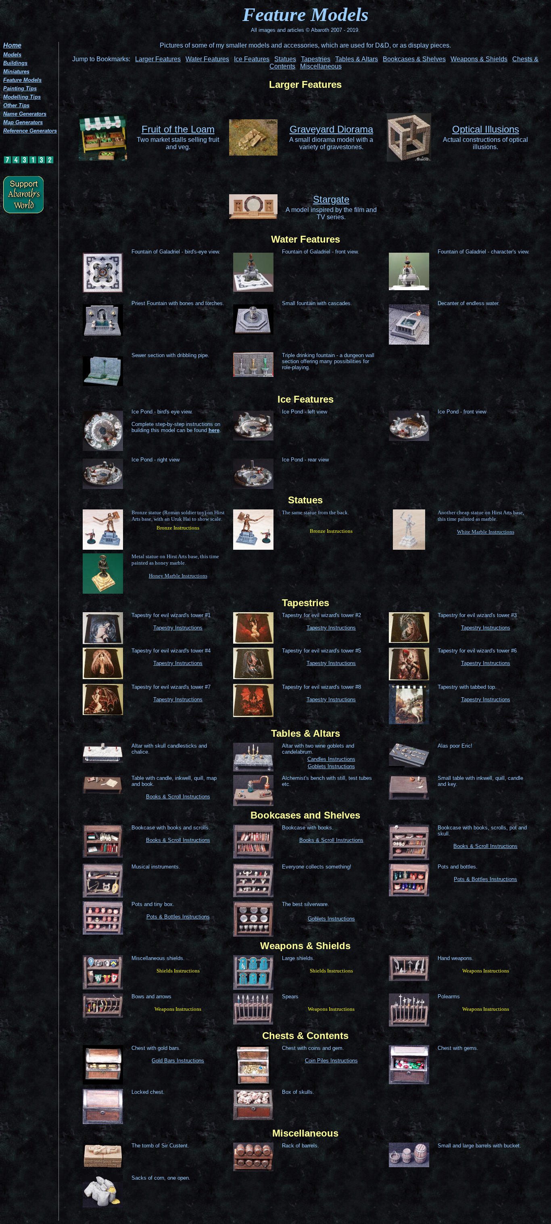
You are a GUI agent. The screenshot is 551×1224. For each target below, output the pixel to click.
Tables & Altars (356, 59)
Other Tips (16, 105)
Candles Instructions (331, 759)
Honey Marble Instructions (178, 576)
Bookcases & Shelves (414, 59)
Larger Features (158, 59)
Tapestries (315, 59)
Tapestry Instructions (177, 628)
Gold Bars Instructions (178, 1061)
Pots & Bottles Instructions (485, 879)
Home (12, 45)
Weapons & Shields (479, 59)
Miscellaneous (321, 66)
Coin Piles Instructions (331, 1061)
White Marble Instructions (485, 532)
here (214, 430)
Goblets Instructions (331, 766)
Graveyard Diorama (331, 129)
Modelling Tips (22, 97)
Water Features (207, 59)
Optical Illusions (485, 129)
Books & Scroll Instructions (178, 797)
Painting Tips (20, 88)
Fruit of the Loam (178, 129)
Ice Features (251, 59)
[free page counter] (28, 161)
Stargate (331, 199)
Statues (285, 59)
